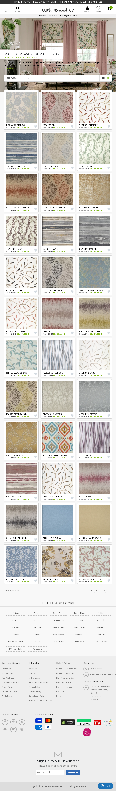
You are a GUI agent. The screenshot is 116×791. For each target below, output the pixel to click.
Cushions (101, 613)
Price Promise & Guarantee (40, 700)
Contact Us (6, 669)
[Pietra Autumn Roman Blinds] (94, 107)
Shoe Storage (58, 634)
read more (9, 68)
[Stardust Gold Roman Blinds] (94, 189)
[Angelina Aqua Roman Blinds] (58, 520)
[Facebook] (5, 722)
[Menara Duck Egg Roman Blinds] (21, 355)
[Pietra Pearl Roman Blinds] (94, 355)
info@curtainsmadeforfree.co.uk (102, 674)
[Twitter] (13, 729)
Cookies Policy (35, 691)
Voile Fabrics (80, 641)
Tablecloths (79, 634)
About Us (33, 669)
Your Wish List (8, 678)
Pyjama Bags (101, 627)
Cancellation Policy (37, 696)
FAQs (58, 696)
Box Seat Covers (58, 620)
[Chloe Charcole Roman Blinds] (21, 520)
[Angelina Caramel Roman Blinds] (94, 520)
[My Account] (87, 8)
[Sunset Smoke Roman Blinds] (94, 231)
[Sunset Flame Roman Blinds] (21, 478)
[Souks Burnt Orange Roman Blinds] (58, 437)
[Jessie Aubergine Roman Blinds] (21, 396)
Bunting (80, 620)
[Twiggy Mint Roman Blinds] (94, 148)
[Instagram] (22, 722)
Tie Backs (101, 634)
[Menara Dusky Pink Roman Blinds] (94, 561)
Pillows (16, 634)
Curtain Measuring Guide (66, 669)
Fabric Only (15, 620)
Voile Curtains (101, 641)
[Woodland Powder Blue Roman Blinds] (94, 272)
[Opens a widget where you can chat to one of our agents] (105, 786)
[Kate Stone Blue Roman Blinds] (58, 355)
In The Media (34, 678)
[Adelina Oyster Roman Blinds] (58, 396)
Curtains (15, 613)
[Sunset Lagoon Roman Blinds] (21, 148)
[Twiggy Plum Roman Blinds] (21, 231)
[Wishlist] (98, 8)
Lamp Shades (79, 627)
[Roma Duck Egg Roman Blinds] (21, 107)
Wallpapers (37, 649)
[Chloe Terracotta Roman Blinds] (21, 189)
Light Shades (58, 627)
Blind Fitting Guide (63, 682)
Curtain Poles (37, 641)
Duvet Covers (37, 627)
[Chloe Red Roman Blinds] (58, 313)
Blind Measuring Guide (66, 678)
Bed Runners (37, 620)
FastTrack (60, 691)
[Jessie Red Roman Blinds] (58, 107)
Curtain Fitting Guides (65, 673)
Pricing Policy (7, 687)
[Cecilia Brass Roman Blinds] (21, 437)
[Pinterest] (13, 722)
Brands (32, 673)
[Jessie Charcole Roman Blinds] (58, 272)
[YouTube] (5, 729)
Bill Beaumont (23, 127)
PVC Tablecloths (15, 649)
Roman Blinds (58, 613)
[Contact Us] (22, 729)
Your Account (7, 673)
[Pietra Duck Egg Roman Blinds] (58, 478)
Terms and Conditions (38, 682)
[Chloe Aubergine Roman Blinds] (94, 313)
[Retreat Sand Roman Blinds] (58, 561)
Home (7, 57)
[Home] (58, 11)
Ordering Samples (9, 691)
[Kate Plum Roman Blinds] (94, 437)
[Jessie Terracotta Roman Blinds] (58, 189)
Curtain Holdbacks (15, 641)
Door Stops (15, 627)
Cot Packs (101, 620)
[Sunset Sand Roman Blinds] (58, 231)
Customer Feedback (10, 682)
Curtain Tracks (58, 641)
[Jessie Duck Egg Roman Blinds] (58, 148)
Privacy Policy (34, 687)
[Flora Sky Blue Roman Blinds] (21, 561)
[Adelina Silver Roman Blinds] (94, 396)
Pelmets (37, 634)
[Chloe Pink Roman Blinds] (94, 478)
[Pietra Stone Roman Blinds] (21, 272)
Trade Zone (7, 696)
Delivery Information (64, 687)
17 (104, 85)
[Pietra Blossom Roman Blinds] (21, 313)
